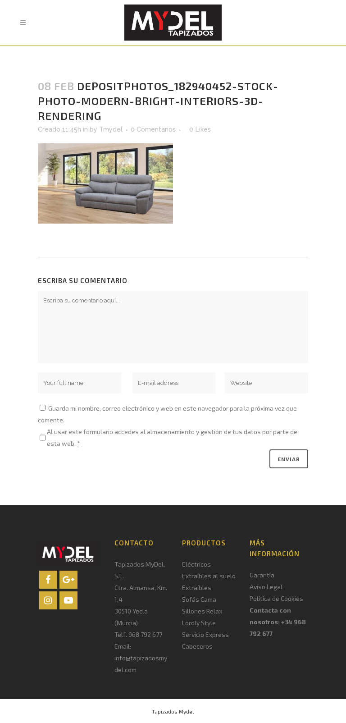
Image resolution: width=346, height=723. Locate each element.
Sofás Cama (199, 599)
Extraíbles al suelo (209, 576)
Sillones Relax (202, 611)
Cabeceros (197, 646)
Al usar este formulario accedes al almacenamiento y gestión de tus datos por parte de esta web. (172, 437)
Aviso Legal (266, 586)
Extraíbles (196, 587)
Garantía (262, 575)
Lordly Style (199, 623)
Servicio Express (205, 634)
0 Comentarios (153, 129)
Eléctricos (196, 564)
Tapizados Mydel (173, 711)
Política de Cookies (276, 598)
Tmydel (111, 129)
